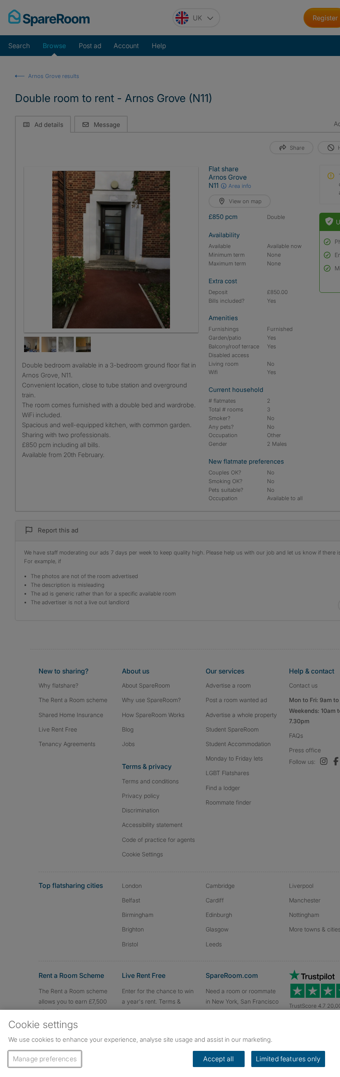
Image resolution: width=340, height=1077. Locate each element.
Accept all (218, 1059)
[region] (170, 1043)
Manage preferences (45, 1059)
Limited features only (288, 1059)
